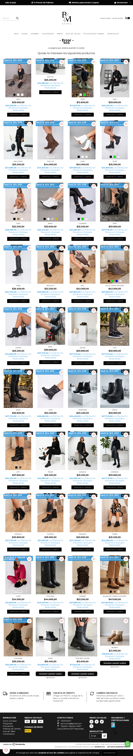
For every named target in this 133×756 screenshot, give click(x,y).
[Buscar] (17, 18)
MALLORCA (18, 161)
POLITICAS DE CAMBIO (93, 34)
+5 (120, 281)
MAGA (114, 410)
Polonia (50, 596)
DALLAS (50, 161)
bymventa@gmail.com (71, 723)
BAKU (50, 223)
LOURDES (83, 223)
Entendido (110, 753)
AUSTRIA (50, 534)
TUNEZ (114, 534)
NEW (16, 34)
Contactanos (8, 734)
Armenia (114, 472)
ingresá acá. (100, 747)
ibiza (50, 347)
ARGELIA (18, 534)
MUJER (24, 34)
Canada (82, 472)
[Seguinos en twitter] (91, 726)
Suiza (50, 658)
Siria (115, 223)
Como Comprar (10, 721)
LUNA (82, 161)
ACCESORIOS (48, 34)
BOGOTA (50, 285)
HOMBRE (35, 34)
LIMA (115, 99)
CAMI (18, 596)
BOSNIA (115, 647)
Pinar (50, 472)
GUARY (18, 348)
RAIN (83, 99)
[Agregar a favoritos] (29, 62)
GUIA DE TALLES (73, 34)
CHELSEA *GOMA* (82, 658)
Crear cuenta (105, 18)
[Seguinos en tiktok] (102, 722)
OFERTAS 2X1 (113, 34)
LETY (18, 472)
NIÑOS (60, 34)
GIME (18, 285)
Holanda (18, 658)
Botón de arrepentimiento (119, 747)
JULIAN (82, 348)
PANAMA (82, 534)
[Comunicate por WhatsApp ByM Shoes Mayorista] (127, 744)
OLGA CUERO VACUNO (114, 285)
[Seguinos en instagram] (91, 722)
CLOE (114, 161)
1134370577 (66, 721)
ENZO (18, 410)
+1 (22, 94)
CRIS (50, 410)
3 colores (18, 591)
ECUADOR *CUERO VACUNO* (115, 596)
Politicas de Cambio (12, 729)
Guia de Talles (9, 731)
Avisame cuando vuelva (50, 674)
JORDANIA (82, 410)
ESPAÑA (82, 596)
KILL (82, 285)
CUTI (115, 348)
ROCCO (50, 77)
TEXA (18, 223)
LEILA (18, 99)
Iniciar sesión (117, 18)
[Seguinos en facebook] (97, 722)
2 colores (50, 157)
